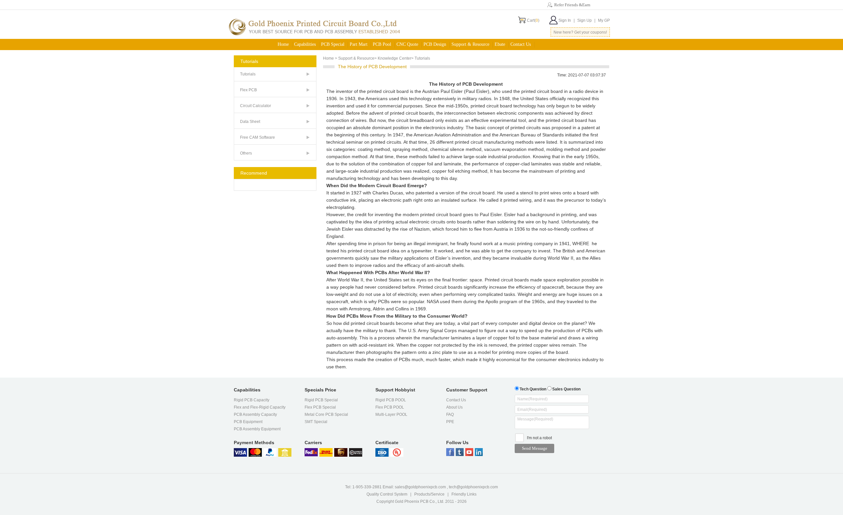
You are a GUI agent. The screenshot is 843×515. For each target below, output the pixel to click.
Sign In (566, 20)
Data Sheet (250, 121)
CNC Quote (407, 44)
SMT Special (316, 421)
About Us (454, 407)
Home (283, 44)
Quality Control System (387, 494)
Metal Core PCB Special (326, 414)
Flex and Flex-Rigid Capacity (260, 407)
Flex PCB (248, 90)
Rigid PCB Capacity (251, 400)
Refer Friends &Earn (572, 4)
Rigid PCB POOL (390, 400)
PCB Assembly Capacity (255, 414)
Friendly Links (463, 494)
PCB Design (434, 44)
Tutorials (248, 74)
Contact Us (456, 400)
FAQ (450, 414)
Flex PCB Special (320, 407)
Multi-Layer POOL (391, 414)
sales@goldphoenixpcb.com (420, 487)
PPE (450, 421)
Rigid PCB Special (321, 400)
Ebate (500, 44)
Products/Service (429, 494)
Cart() (533, 20)
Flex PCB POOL (389, 407)
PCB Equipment (248, 421)
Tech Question (533, 389)
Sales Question (566, 389)
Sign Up (586, 20)
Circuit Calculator (255, 105)
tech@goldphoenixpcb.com (473, 487)
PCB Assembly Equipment (257, 429)
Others (246, 153)
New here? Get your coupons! (580, 32)
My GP (604, 20)
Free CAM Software (257, 137)
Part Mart (358, 44)
